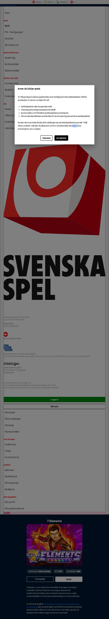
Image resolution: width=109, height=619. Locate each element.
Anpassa (46, 138)
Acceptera (61, 138)
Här (75, 125)
